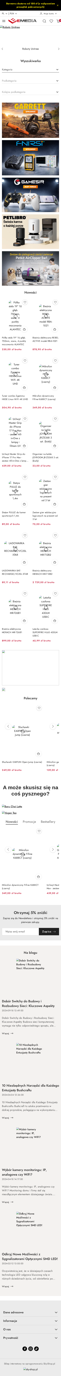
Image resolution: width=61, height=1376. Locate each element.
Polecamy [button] (30, 698)
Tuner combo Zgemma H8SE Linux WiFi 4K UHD (15, 397)
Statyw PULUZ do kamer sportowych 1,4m (14, 514)
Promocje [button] (29, 821)
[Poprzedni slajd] (2, 48)
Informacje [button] (10, 1321)
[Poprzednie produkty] (8, 726)
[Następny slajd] (58, 48)
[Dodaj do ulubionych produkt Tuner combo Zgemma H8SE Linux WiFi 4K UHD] (24, 360)
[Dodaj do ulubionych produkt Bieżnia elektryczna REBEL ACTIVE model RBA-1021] (55, 302)
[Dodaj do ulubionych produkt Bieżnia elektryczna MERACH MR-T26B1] (24, 593)
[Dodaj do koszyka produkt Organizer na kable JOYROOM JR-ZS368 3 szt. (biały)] (55, 446)
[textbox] (7, 70)
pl (3, 13)
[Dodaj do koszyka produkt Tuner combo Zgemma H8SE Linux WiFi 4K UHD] (24, 387)
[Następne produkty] (53, 726)
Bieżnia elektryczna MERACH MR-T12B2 (43, 572)
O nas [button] (7, 1329)
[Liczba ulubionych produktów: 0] (51, 21)
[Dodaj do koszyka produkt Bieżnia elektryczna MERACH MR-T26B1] (24, 620)
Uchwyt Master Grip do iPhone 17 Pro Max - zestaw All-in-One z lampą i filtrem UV (14, 457)
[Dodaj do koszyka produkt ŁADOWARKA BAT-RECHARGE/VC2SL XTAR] (24, 562)
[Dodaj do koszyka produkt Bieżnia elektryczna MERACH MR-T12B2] (55, 562)
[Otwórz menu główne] (4, 21)
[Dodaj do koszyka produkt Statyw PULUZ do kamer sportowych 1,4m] (24, 504)
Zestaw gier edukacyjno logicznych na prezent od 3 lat (45, 516)
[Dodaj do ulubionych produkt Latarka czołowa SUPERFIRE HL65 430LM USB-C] (55, 593)
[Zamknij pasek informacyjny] (57, 5)
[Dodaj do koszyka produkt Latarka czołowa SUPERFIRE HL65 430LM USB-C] (55, 620)
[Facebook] (24, 1349)
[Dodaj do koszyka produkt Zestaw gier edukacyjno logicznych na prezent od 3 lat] (55, 504)
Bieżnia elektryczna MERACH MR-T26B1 (12, 630)
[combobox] (30, 69)
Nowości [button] (12, 821)
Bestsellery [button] (48, 821)
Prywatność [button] (10, 1338)
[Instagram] (30, 1349)
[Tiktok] (36, 1349)
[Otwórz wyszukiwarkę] (44, 21)
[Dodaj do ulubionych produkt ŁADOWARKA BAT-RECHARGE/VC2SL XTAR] (24, 535)
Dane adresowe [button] (13, 1312)
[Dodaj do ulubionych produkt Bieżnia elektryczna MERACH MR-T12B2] (55, 535)
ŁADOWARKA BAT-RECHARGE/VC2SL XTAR (15, 572)
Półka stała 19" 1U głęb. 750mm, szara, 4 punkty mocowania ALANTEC (14, 341)
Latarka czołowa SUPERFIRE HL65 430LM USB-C (45, 632)
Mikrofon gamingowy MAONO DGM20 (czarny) (21, 763)
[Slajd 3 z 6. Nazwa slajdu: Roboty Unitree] (30, 35)
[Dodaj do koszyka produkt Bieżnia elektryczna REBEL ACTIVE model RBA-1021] (55, 329)
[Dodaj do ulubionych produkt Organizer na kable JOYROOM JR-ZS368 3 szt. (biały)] (55, 418)
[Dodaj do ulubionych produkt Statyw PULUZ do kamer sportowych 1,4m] (24, 477)
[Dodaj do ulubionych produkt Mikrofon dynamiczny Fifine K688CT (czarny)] (55, 360)
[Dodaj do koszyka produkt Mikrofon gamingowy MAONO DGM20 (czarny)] (38, 754)
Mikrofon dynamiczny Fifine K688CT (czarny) (44, 397)
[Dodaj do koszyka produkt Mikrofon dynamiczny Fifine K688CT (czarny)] (55, 387)
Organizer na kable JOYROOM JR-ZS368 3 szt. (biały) (46, 457)
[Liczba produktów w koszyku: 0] (58, 21)
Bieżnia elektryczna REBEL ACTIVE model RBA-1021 (46, 339)
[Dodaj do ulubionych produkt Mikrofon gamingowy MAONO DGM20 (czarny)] (39, 708)
